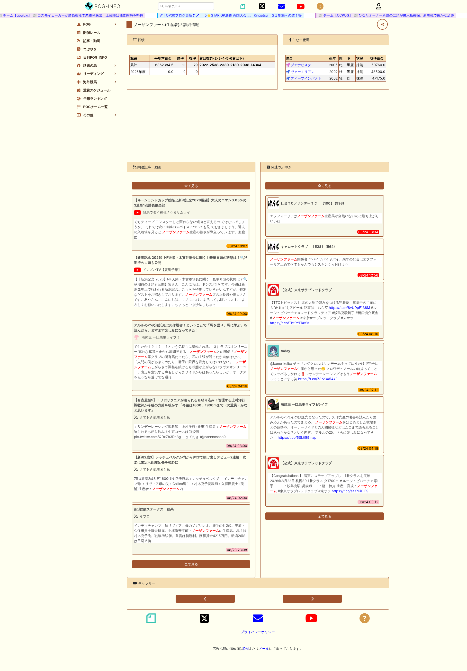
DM (246, 648)
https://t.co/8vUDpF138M (349, 307)
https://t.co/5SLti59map (297, 437)
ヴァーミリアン (302, 72)
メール (264, 648)
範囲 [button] (133, 58)
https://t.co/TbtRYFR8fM (289, 323)
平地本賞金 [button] (162, 58)
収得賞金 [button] (377, 58)
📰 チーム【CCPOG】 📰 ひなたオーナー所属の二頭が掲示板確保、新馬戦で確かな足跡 (378, 15)
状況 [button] (359, 58)
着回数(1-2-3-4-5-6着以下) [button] (221, 58)
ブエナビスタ (301, 65)
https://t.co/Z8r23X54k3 (318, 379)
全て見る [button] (191, 186)
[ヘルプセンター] (320, 6)
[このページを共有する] (382, 24)
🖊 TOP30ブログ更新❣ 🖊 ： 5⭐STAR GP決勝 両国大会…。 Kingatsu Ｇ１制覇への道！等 (223, 15)
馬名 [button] (289, 58)
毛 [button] (348, 58)
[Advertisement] (258, 126)
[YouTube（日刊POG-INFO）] (301, 6)
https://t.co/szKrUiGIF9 (350, 491)
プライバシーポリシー (258, 632)
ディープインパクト (306, 78)
